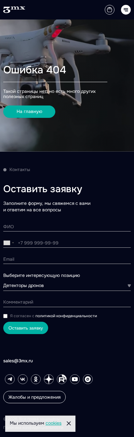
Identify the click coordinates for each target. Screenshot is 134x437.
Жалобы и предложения (34, 397)
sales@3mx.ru (18, 361)
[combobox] (9, 242)
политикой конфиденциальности (66, 315)
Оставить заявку (25, 328)
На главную (29, 111)
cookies (53, 423)
